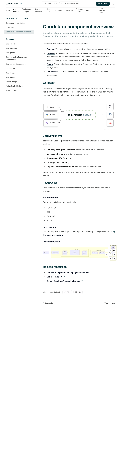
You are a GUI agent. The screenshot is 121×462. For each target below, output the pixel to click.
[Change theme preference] (113, 4)
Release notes (79, 10)
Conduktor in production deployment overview (68, 272)
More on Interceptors (53, 235)
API (110, 232)
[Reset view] (110, 254)
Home (8, 10)
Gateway (51, 53)
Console (50, 49)
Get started (16, 10)
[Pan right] (114, 254)
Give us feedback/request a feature (63, 281)
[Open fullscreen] (106, 250)
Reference (69, 10)
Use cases (48, 10)
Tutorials (58, 10)
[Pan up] (110, 250)
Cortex (50, 64)
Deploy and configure (26, 10)
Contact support (54, 277)
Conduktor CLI (53, 72)
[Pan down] (110, 258)
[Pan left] (106, 254)
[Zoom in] (114, 250)
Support (89, 10)
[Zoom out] (114, 258)
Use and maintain (38, 10)
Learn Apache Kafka (102, 10)
